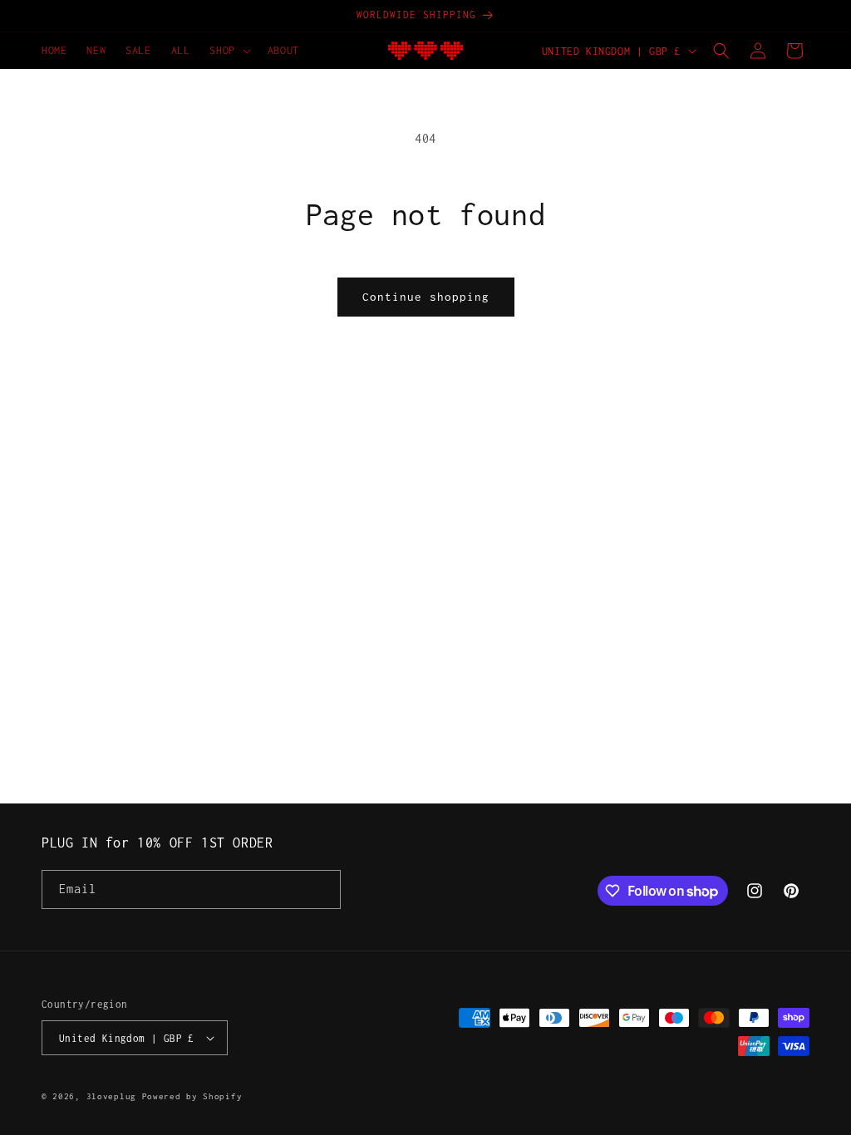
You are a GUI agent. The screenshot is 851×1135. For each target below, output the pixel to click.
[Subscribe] (321, 889)
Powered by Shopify (192, 1096)
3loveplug (111, 1096)
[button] (228, 50)
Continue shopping (425, 296)
